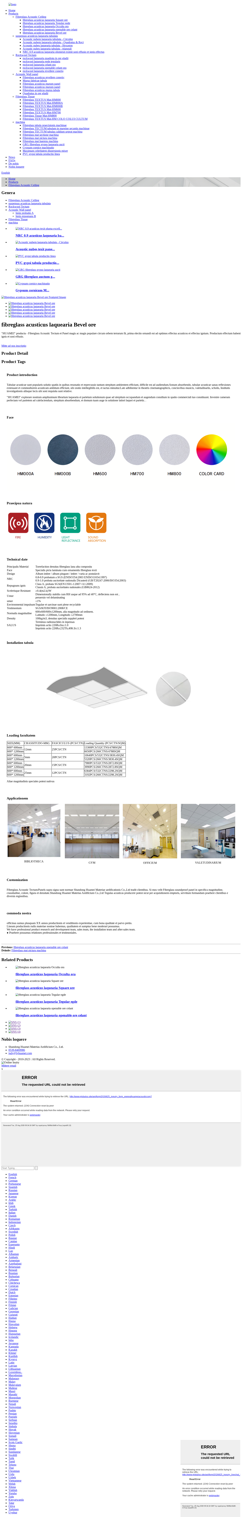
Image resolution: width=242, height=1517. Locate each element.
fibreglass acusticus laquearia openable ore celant (50, 29)
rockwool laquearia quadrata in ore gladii (45, 58)
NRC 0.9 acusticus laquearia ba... (40, 235)
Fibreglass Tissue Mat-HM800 (40, 115)
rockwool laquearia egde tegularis (41, 61)
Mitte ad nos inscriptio (13, 345)
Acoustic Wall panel (27, 74)
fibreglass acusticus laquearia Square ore (45, 19)
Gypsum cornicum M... (32, 290)
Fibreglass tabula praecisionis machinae (45, 125)
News (12, 157)
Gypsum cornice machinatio (38, 147)
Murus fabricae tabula (35, 80)
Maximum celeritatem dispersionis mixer (45, 150)
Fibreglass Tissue (25, 96)
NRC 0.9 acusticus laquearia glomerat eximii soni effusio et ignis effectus (63, 51)
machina (20, 122)
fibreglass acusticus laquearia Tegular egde (46, 23)
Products (13, 13)
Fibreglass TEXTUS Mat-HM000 (42, 99)
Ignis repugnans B (26, 216)
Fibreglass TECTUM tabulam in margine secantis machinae (56, 128)
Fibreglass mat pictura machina (40, 138)
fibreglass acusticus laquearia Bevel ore (44, 32)
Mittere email (8, 1065)
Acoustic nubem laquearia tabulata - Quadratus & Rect (53, 42)
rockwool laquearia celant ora (39, 64)
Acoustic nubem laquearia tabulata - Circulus (48, 39)
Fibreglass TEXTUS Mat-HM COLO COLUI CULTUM (55, 118)
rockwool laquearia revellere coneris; (43, 70)
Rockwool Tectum (26, 55)
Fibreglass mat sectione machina (41, 134)
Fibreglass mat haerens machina (40, 141)
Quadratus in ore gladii (35, 93)
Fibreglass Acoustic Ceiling (31, 16)
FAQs (12, 160)
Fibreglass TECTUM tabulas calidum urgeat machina (52, 131)
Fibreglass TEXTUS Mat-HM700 (42, 112)
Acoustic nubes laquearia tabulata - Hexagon (48, 45)
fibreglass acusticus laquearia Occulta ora (46, 26)
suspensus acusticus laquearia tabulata (37, 35)
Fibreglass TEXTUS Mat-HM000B (43, 106)
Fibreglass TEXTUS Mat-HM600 (42, 109)
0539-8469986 (17, 1050)
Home (12, 10)
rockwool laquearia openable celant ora (44, 67)
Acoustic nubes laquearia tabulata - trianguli (47, 48)
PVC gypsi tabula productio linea (41, 153)
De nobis (14, 163)
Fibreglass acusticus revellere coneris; (43, 77)
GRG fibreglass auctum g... (35, 276)
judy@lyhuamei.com (20, 1053)
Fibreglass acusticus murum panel (41, 83)
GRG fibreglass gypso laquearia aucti (43, 144)
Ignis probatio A (25, 212)
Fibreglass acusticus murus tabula (41, 90)
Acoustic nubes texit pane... (35, 249)
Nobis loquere (16, 166)
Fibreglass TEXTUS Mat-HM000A (43, 102)
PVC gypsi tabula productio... (37, 263)
